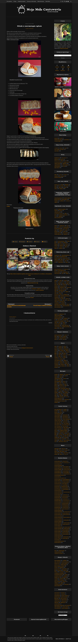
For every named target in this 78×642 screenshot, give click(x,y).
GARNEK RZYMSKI (57, 199)
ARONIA (55, 347)
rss (68, 70)
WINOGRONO (62, 364)
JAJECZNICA (66, 184)
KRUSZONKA (60, 434)
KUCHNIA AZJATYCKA (62, 256)
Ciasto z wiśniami (12, 269)
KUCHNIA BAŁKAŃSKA (57, 472)
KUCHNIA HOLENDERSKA (58, 492)
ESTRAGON (59, 281)
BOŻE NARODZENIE (57, 560)
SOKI (59, 339)
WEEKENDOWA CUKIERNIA (62, 441)
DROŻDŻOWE (36, 273)
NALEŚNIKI (60, 229)
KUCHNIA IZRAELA (57, 497)
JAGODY (60, 353)
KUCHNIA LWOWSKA (65, 507)
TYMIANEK (62, 302)
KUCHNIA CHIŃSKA (57, 257)
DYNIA (55, 351)
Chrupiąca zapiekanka (63, 98)
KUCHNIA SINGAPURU (57, 525)
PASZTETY (56, 246)
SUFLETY (60, 440)
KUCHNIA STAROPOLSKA (58, 528)
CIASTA (61, 412)
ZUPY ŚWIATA (56, 150)
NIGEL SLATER (56, 602)
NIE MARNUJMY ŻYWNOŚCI (58, 213)
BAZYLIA (55, 280)
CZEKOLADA (65, 428)
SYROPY (63, 339)
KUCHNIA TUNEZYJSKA (65, 532)
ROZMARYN (61, 297)
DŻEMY (55, 174)
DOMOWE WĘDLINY (67, 197)
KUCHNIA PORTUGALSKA (58, 521)
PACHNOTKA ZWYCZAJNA (58, 294)
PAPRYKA (60, 391)
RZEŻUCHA (67, 298)
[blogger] (66, 1)
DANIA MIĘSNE (56, 448)
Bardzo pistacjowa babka (46, 258)
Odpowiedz (50, 322)
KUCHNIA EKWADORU (57, 485)
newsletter (63, 70)
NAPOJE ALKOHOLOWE (62, 337)
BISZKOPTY (65, 410)
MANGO (64, 356)
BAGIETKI (55, 314)
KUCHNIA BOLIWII (57, 476)
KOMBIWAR (56, 200)
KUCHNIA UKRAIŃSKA (65, 534)
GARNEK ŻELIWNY (64, 199)
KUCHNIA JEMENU (65, 499)
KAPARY (55, 284)
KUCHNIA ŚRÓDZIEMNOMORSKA (59, 541)
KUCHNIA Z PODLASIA (57, 538)
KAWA (60, 336)
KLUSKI (55, 227)
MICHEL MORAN (64, 601)
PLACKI (64, 231)
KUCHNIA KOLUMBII (57, 503)
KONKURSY (64, 570)
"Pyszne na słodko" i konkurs (63, 109)
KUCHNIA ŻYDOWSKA (57, 542)
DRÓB (55, 449)
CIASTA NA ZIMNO (57, 416)
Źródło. (8, 206)
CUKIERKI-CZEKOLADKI (57, 428)
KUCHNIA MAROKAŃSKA (58, 510)
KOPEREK (55, 210)
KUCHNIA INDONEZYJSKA (58, 493)
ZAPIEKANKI (60, 216)
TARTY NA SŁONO (65, 232)
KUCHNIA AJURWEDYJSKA (58, 162)
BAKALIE (55, 225)
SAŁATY (64, 300)
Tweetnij (30, 241)
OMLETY (55, 188)
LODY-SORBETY (61, 185)
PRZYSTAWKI (64, 577)
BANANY (55, 349)
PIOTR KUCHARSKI (67, 605)
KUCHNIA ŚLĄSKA (56, 539)
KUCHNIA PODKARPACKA (58, 520)
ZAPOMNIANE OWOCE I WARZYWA (59, 304)
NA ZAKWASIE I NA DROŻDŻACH (59, 321)
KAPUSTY (55, 385)
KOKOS (69, 284)
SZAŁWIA (55, 301)
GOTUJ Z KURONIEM (64, 596)
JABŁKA (55, 353)
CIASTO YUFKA (65, 426)
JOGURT (55, 185)
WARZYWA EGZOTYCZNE (58, 398)
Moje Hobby (48, 1)
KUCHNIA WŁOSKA (57, 228)
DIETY (62, 160)
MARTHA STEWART (57, 601)
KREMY (61, 148)
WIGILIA (62, 582)
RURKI (67, 438)
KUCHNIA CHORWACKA (65, 480)
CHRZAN (60, 280)
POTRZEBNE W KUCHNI (57, 575)
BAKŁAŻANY (61, 374)
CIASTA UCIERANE (57, 417)
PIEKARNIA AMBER (61, 550)
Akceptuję (68, 638)
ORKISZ (66, 260)
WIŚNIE (67, 364)
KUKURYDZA (56, 388)
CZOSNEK (65, 280)
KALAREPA (60, 384)
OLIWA (65, 213)
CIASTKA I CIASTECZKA (57, 420)
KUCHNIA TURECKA (57, 534)
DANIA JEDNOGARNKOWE (58, 197)
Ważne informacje (41, 1)
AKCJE (55, 550)
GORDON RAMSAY (57, 596)
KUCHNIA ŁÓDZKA (65, 228)
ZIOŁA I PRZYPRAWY (57, 305)
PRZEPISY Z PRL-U (66, 162)
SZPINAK (55, 396)
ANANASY (60, 346)
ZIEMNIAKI (56, 402)
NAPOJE (55, 337)
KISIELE (55, 434)
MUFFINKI (55, 437)
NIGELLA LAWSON (63, 602)
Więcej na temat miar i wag (32, 282)
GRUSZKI (68, 351)
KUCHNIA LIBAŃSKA (65, 506)
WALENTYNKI (64, 581)
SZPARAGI (65, 395)
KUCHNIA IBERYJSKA (66, 492)
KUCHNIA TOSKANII (57, 532)
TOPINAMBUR (62, 396)
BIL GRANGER (63, 592)
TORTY (55, 441)
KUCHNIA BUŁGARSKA (66, 479)
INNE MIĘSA (66, 449)
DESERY (55, 430)
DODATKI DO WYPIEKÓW (21, 273)
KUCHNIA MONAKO (67, 511)
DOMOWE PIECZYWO (29, 273)
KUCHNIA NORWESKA (66, 514)
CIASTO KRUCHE (65, 421)
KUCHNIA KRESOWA (65, 504)
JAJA (62, 184)
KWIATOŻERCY (62, 287)
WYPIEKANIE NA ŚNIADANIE (58, 553)
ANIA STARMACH (56, 592)
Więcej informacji (60, 638)
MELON (60, 357)
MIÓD (55, 187)
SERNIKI (55, 440)
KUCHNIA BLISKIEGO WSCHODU (59, 475)
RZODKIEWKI (65, 393)
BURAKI (61, 375)
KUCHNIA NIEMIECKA (57, 514)
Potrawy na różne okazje (31, 1)
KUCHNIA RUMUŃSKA (57, 524)
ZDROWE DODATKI (65, 164)
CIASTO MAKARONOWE (57, 423)
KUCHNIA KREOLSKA (57, 504)
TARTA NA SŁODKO (66, 440)
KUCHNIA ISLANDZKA (65, 496)
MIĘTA (55, 290)
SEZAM (68, 300)
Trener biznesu (12, 316)
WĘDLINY (55, 202)
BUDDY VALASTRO (57, 594)
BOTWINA (66, 374)
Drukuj (15, 241)
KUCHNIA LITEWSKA (57, 507)
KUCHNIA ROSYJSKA (66, 522)
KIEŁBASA (55, 243)
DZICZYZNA (60, 449)
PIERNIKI (65, 437)
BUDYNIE (55, 412)
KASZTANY (64, 354)
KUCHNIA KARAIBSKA (66, 501)
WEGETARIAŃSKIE (57, 164)
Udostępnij (23, 241)
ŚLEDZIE (55, 248)
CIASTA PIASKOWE (65, 416)
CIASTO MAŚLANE (66, 423)
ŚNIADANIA (61, 188)
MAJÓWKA (66, 571)
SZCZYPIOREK (56, 302)
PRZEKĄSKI (65, 294)
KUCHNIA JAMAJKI (64, 497)
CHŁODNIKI (56, 148)
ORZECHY (61, 358)
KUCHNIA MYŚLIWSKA (65, 513)
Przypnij (37, 241)
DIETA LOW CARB (56, 160)
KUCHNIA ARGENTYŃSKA (58, 468)
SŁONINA (65, 454)
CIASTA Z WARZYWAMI (66, 419)
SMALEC (61, 246)
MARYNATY (56, 176)
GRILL (55, 242)
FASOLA (60, 379)
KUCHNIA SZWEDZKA (57, 531)
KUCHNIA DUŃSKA (57, 483)
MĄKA (55, 229)
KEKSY (68, 433)
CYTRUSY (55, 350)
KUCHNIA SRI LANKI (67, 527)
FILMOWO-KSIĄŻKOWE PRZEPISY (59, 566)
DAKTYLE (67, 350)
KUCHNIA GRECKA (57, 487)
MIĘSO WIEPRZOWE (57, 452)
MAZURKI (63, 435)
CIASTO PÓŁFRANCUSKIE (65, 424)
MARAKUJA (56, 357)
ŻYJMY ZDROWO (56, 167)
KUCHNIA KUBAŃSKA (57, 506)
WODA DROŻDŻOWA (57, 326)
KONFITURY (65, 174)
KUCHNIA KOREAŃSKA (65, 503)
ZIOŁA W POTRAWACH (57, 217)
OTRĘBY (55, 322)
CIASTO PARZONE (57, 424)
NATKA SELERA (56, 291)
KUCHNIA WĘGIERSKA (57, 536)
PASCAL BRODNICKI (57, 603)
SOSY (55, 216)
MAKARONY (56, 259)
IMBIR (59, 283)
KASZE (55, 256)
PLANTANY (65, 361)
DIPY (55, 209)
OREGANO (66, 291)
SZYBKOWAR (62, 200)
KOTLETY (55, 245)
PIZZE (60, 231)
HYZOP (55, 283)
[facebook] (60, 1)
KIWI (68, 354)
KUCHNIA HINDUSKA (65, 489)
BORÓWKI (60, 349)
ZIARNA (29, 275)
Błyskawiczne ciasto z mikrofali (63, 120)
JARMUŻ (63, 283)
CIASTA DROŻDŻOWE (57, 414)
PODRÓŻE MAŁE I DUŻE (58, 139)
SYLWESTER (56, 580)
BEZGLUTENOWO (57, 157)
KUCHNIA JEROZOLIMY (57, 500)
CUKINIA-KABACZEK (57, 378)
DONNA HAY (63, 594)
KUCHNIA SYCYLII (66, 528)
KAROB (59, 354)
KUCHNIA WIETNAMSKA (58, 535)
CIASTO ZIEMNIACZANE (57, 427)
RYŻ (40, 273)
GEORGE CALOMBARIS (65, 595)
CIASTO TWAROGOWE (57, 426)
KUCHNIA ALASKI (66, 462)
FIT (38, 273)
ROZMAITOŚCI (61, 578)
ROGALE (64, 323)
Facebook (34, 288)
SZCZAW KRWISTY (61, 301)
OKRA (60, 389)
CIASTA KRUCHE (65, 414)
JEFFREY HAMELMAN (64, 598)
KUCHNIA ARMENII (66, 468)
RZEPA (60, 393)
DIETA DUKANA (64, 157)
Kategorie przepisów (21, 1)
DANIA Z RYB (66, 269)
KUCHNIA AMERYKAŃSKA (58, 465)
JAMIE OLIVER (56, 598)
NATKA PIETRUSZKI (61, 290)
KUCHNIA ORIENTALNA (57, 517)
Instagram (39, 288)
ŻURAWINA (56, 367)
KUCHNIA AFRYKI (64, 461)
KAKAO (55, 336)
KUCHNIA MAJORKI (57, 508)
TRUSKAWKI (56, 364)
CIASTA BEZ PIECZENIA (57, 413)
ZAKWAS (55, 328)
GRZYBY (55, 382)
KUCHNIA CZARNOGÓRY (57, 482)
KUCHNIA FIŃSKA (56, 486)
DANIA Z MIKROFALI (57, 561)
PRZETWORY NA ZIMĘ (57, 177)
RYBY (62, 273)
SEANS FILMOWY (66, 139)
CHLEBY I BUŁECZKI (29, 28)
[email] (67, 1)
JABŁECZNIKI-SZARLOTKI (63, 431)
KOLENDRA (56, 286)
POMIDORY (56, 392)
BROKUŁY (55, 375)
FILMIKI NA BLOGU (63, 564)
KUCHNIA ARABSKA (57, 461)
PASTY (55, 214)
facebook (57, 66)
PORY (61, 392)
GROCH (64, 381)
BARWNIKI (55, 410)
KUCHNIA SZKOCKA (57, 529)
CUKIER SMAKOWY (66, 427)
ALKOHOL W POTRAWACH (58, 335)
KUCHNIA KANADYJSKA (57, 501)
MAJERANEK (56, 288)
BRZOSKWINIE (66, 349)
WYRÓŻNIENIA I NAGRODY (58, 584)
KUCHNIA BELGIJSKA (66, 472)
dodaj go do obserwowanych (27, 347)
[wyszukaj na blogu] (70, 1)
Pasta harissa (63, 131)
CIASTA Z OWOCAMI (57, 419)
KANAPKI (64, 242)
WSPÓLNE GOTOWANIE (57, 552)
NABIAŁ (65, 187)
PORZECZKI (56, 363)
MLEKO (60, 187)
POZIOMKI (61, 363)
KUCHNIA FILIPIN (65, 485)
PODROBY (55, 454)
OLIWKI (63, 389)
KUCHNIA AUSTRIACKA (66, 469)
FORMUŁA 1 (56, 567)
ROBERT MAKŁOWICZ (57, 606)
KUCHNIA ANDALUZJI (57, 466)
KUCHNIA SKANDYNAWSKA (58, 527)
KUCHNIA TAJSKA (65, 531)
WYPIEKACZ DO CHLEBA (65, 326)
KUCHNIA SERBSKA (65, 524)
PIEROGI (55, 231)
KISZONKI (60, 174)
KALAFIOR (55, 384)
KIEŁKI (59, 284)
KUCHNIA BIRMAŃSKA (66, 473)
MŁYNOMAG (67, 259)
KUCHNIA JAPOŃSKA (57, 499)
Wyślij (45, 241)
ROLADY (63, 438)
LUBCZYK (68, 287)
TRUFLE (67, 396)
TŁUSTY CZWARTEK (57, 581)
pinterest (57, 70)
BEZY (60, 410)
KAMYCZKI (56, 138)
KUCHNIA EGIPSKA (64, 483)
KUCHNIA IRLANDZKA (57, 496)
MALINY (59, 356)
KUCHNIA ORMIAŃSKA (66, 517)
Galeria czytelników (40, 290)
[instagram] (62, 1)
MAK (55, 435)
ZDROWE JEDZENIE (48, 273)
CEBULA (55, 377)
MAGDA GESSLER (57, 599)
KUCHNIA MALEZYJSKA (65, 508)
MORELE (64, 357)
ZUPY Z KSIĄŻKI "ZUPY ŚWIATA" (59, 149)
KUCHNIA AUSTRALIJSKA (57, 469)
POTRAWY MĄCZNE (57, 232)
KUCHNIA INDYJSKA (57, 494)
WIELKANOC (43, 273)
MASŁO (67, 185)
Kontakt (32, 297)
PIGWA (61, 361)
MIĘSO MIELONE (62, 451)
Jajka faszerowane (47, 269)
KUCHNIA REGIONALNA (57, 522)
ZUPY (65, 148)
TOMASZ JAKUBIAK (57, 608)
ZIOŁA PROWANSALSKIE (65, 305)
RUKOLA (62, 298)
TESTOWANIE (62, 580)
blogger (68, 66)
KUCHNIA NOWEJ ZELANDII (58, 515)
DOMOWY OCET (56, 564)
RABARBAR (66, 363)
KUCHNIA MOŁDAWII (57, 513)
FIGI (59, 351)
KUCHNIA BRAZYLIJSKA (57, 479)
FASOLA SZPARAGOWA (57, 381)
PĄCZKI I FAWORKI (57, 438)
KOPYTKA (60, 227)
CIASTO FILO (65, 420)
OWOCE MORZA (56, 273)
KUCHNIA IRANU (65, 494)
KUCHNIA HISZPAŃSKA (57, 490)
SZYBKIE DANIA (60, 262)
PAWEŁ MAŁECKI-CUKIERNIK (58, 605)
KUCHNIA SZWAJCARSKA (65, 529)
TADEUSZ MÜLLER (65, 606)
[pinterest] (64, 1)
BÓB (65, 375)
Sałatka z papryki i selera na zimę (63, 86)
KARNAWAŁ (59, 570)
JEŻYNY (65, 353)
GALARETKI (56, 431)
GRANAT (63, 351)
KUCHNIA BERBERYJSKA (58, 473)
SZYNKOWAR (68, 200)
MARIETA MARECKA (64, 599)
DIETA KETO (56, 159)
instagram (63, 66)
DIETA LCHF (62, 159)
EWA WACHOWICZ (57, 595)
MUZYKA (61, 138)
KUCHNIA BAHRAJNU (66, 471)
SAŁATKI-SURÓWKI (57, 163)
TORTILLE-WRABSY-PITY (57, 234)
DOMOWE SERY (56, 184)
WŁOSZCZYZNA (66, 399)
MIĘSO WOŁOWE (65, 452)
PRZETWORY (62, 176)
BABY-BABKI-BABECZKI (58, 409)
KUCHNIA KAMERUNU (66, 500)
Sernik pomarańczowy (23, 269)
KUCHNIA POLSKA (66, 227)
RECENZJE (56, 578)
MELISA (61, 288)
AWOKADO (59, 347)
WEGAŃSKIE (64, 163)
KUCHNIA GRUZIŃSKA (65, 487)
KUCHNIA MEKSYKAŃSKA (58, 511)
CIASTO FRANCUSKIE (57, 421)
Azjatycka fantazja (35, 258)
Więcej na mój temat (64, 48)
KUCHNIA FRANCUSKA (64, 486)
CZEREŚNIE (62, 350)
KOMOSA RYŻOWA (63, 286)
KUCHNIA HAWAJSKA (57, 489)
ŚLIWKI (68, 365)
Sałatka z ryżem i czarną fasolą (24, 258)
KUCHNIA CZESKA (65, 482)
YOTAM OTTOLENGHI (65, 608)
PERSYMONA (56, 361)
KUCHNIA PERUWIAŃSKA (58, 518)
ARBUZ (65, 346)
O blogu (14, 1)
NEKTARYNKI (56, 358)
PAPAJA (65, 360)
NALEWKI (64, 336)
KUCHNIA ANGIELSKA (66, 466)
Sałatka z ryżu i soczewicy (12, 258)
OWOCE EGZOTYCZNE (57, 360)
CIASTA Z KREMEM (65, 417)
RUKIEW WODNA (56, 298)
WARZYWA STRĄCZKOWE (58, 399)
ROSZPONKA (56, 297)
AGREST (55, 346)
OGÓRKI (55, 389)
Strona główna (9, 1)
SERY (66, 578)
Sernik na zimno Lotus (35, 269)
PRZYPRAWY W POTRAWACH (63, 214)
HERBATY (67, 281)
